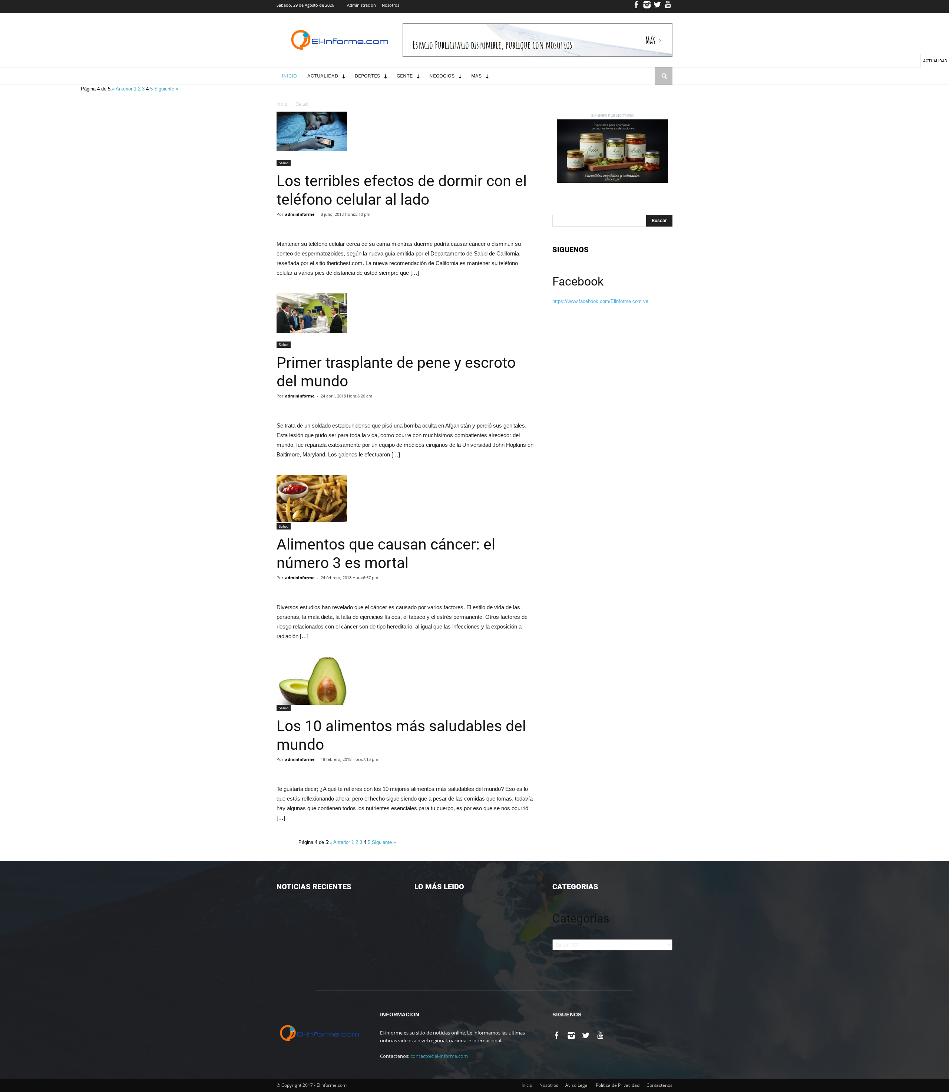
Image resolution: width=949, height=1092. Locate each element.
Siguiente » (166, 89)
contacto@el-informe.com (439, 1056)
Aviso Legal (577, 1085)
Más (476, 76)
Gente (405, 76)
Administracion (361, 5)
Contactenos (659, 1085)
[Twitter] (657, 6)
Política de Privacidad (617, 1085)
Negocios (441, 76)
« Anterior (123, 89)
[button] (663, 83)
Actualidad (322, 76)
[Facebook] (636, 6)
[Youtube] (667, 6)
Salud (302, 104)
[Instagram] (647, 6)
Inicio (289, 76)
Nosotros (390, 5)
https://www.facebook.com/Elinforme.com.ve (600, 301)
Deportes (367, 76)
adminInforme (300, 214)
